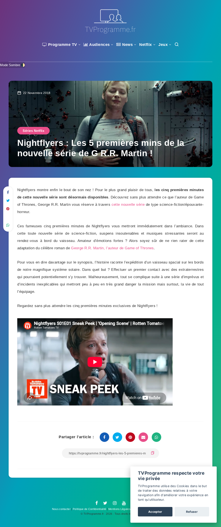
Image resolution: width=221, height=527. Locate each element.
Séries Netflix (33, 131)
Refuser (192, 511)
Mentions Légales (119, 509)
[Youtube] (124, 503)
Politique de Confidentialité (89, 509)
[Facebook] (96, 503)
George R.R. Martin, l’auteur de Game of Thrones (112, 248)
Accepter (155, 511)
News (127, 44)
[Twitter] (105, 503)
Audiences (99, 44)
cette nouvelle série (128, 205)
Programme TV (62, 44)
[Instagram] (115, 503)
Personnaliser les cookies (185, 499)
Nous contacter (61, 509)
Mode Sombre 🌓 (12, 65)
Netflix (145, 44)
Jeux (163, 44)
